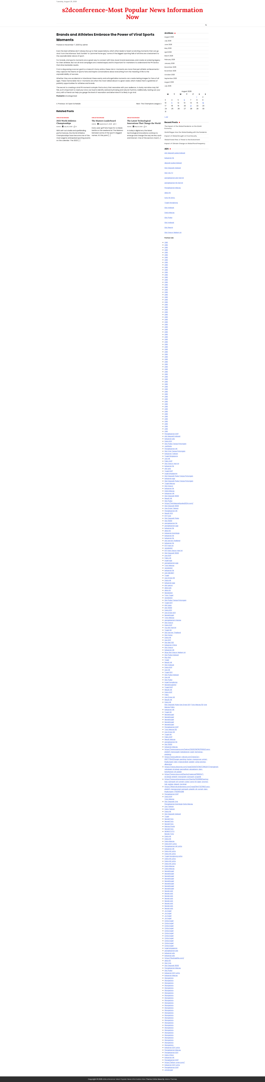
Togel (166, 575)
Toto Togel (168, 595)
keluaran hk (169, 466)
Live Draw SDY (170, 613)
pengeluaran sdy (171, 950)
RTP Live (167, 516)
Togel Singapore (171, 456)
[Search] (206, 25)
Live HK (167, 458)
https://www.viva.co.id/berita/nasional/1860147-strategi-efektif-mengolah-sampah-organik (184, 775)
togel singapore (170, 473)
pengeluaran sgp (171, 526)
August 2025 (169, 82)
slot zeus (168, 605)
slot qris (167, 468)
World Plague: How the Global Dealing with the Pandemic (185, 132)
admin (85, 45)
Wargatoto (168, 978)
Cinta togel (168, 921)
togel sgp (168, 560)
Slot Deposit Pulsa (171, 518)
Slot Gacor (168, 486)
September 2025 (170, 78)
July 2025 (167, 86)
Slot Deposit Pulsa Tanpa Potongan (178, 476)
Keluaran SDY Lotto (172, 973)
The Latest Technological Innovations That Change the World (144, 122)
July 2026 (167, 41)
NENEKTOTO (169, 831)
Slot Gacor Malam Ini (172, 232)
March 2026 (168, 56)
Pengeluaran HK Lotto (173, 846)
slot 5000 (168, 608)
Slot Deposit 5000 (171, 496)
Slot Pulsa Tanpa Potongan (175, 444)
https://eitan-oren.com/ (174, 1062)
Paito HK (167, 558)
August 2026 (169, 37)
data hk (167, 531)
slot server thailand (172, 540)
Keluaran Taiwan (171, 453)
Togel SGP (168, 471)
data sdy (168, 588)
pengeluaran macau (172, 620)
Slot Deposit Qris (171, 801)
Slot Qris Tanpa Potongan (174, 451)
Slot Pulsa (168, 217)
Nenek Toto (169, 834)
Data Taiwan (169, 809)
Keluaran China (170, 645)
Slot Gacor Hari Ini (171, 463)
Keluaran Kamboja (171, 533)
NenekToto (168, 819)
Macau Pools (169, 826)
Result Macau (169, 739)
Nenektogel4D (170, 685)
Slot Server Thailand (172, 632)
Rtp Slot (167, 657)
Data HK (167, 580)
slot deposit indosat (172, 436)
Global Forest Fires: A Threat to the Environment (182, 140)
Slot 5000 (168, 521)
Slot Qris (167, 963)
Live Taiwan (169, 806)
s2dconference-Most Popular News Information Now (132, 13)
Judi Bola (168, 446)
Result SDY (168, 513)
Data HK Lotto (170, 851)
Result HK (168, 498)
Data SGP (168, 625)
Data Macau (169, 212)
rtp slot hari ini (170, 627)
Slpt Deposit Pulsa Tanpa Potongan (178, 481)
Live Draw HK (169, 578)
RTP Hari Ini (168, 545)
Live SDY (167, 640)
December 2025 (170, 67)
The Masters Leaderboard (104, 120)
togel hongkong (170, 682)
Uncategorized (71, 96)
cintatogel (168, 1070)
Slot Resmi (168, 227)
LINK (166, 242)
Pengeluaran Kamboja (173, 804)
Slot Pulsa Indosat (171, 655)
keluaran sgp (169, 478)
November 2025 (170, 71)
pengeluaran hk (170, 523)
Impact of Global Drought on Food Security (180, 136)
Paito (166, 695)
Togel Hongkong (171, 202)
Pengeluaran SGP (171, 434)
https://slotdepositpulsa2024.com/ (178, 503)
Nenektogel (169, 615)
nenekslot (168, 548)
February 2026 (169, 60)
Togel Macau (169, 483)
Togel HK (168, 630)
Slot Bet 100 (169, 642)
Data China (169, 1055)
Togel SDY (168, 603)
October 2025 (169, 75)
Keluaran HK (169, 493)
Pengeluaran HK (170, 449)
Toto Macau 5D (197, 704)
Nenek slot (168, 891)
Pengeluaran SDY (171, 1052)
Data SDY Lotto (170, 844)
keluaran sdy (169, 439)
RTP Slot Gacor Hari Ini (173, 550)
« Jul (166, 117)
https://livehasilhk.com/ (174, 958)
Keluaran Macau (171, 747)
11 (171, 103)
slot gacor (168, 585)
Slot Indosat (169, 207)
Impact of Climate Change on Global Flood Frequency (184, 143)
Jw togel (167, 911)
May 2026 (168, 48)
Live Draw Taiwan (171, 508)
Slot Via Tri (168, 173)
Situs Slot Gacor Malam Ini (175, 652)
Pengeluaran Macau (172, 188)
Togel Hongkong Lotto (173, 856)
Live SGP (167, 555)
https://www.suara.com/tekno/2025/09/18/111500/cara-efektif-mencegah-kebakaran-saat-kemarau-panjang (187, 752)
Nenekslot (168, 593)
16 (203, 103)
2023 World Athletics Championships (66, 122)
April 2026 (168, 52)
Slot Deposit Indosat (172, 168)
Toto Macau (169, 565)
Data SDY (168, 441)
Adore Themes (171, 1079)
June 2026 (168, 44)
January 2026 (169, 63)
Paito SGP (168, 461)
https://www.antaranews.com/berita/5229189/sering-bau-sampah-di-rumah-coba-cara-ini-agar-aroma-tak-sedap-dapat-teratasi (186, 781)
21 (191, 106)
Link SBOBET (169, 573)
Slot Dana (168, 635)
